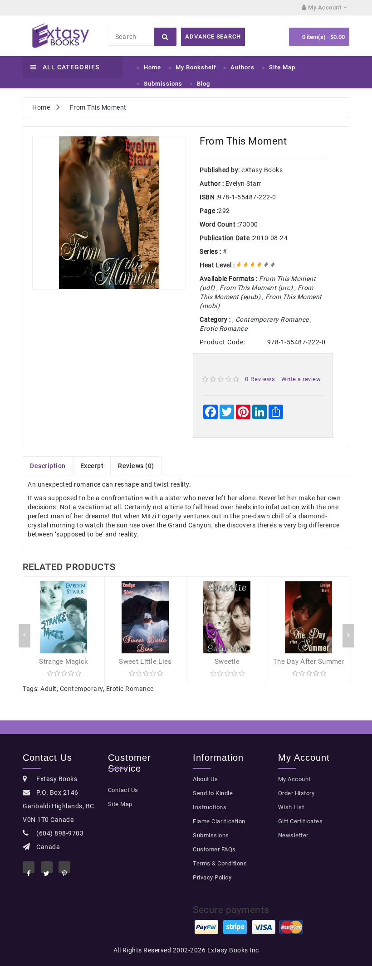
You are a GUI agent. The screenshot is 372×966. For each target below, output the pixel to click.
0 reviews (260, 379)
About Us (205, 779)
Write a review (301, 379)
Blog (203, 83)
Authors (242, 67)
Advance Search (212, 36)
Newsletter (293, 835)
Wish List (291, 807)
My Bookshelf (196, 67)
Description (48, 465)
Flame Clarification (219, 821)
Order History (296, 793)
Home (152, 67)
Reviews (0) (136, 465)
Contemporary (81, 688)
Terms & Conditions (220, 863)
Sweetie (227, 661)
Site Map (282, 67)
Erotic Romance (130, 688)
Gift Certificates (300, 821)
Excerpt (92, 465)
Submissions (163, 83)
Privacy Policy (212, 877)
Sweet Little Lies (145, 661)
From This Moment (98, 107)
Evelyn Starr (243, 183)
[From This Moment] (109, 213)
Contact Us (123, 790)
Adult (48, 688)
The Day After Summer (308, 661)
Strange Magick (63, 661)
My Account (294, 779)
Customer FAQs (214, 849)
